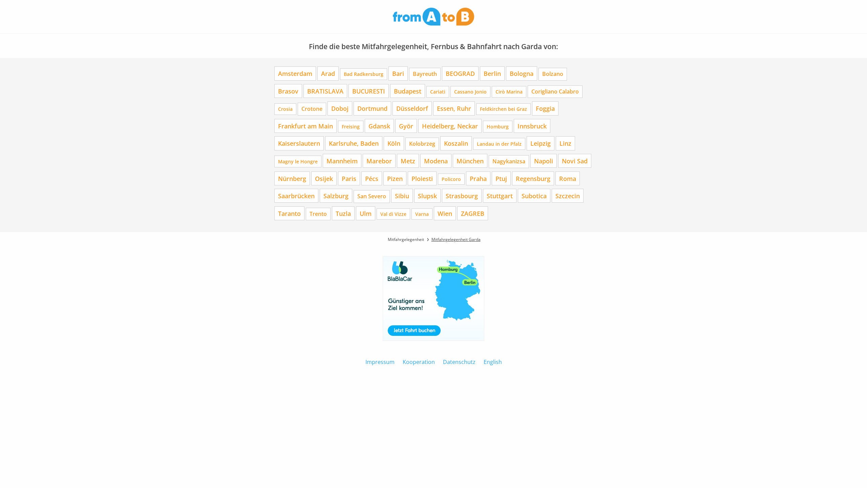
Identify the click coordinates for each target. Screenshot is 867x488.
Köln (393, 143)
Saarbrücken (296, 195)
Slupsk (427, 195)
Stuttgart (500, 195)
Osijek (324, 178)
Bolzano (552, 74)
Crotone (311, 109)
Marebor (379, 161)
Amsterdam (295, 73)
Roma (567, 178)
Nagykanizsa (508, 161)
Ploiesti (422, 178)
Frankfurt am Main (305, 126)
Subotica (534, 195)
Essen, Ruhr (454, 108)
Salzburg (335, 195)
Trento (318, 214)
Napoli (543, 161)
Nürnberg (292, 178)
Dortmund (372, 108)
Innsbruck (532, 126)
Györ (406, 126)
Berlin (492, 73)
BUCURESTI (368, 91)
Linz (565, 143)
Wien (445, 213)
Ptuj (501, 178)
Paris (349, 178)
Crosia (285, 109)
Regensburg (533, 178)
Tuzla (343, 213)
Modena (436, 161)
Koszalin (456, 143)
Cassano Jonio (470, 91)
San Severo (371, 196)
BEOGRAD (460, 73)
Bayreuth (425, 74)
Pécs (371, 178)
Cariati (437, 91)
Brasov (288, 91)
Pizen (395, 178)
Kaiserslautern (299, 143)
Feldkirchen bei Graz (503, 109)
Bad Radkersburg (363, 74)
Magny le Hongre (298, 161)
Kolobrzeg (422, 143)
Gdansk (379, 126)
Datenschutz (459, 362)
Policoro (451, 179)
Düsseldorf (412, 108)
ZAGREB (472, 213)
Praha (478, 178)
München (470, 161)
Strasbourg (462, 195)
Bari (398, 73)
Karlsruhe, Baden (354, 143)
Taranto (289, 213)
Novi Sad (575, 161)
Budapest (407, 91)
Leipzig (540, 143)
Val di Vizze (393, 214)
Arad (328, 73)
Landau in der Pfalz (499, 144)
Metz (408, 161)
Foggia (545, 108)
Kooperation (419, 362)
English (493, 362)
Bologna (521, 73)
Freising (351, 126)
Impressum (380, 362)
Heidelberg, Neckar (450, 126)
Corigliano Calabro (555, 91)
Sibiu (402, 195)
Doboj (339, 108)
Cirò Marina (509, 91)
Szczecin (567, 195)
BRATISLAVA (325, 91)
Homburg (498, 126)
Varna (422, 214)
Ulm (366, 213)
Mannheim (342, 161)
